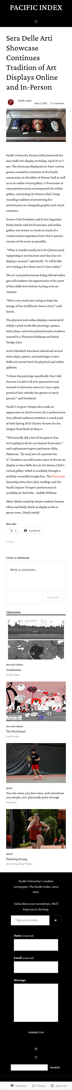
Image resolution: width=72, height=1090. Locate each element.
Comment (52, 597)
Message (20, 980)
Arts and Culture (14, 664)
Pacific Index (36, 7)
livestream (58, 476)
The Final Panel (15, 731)
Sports (9, 788)
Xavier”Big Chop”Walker (19, 863)
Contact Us (36, 1032)
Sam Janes (11, 802)
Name (24, 935)
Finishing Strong (16, 859)
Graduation (13, 670)
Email (24, 958)
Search (55, 1067)
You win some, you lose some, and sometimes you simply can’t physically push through (35, 795)
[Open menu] (36, 21)
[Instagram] (36, 1048)
